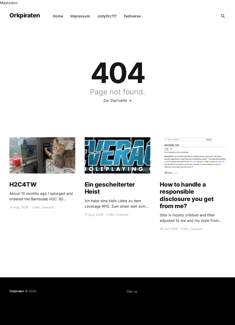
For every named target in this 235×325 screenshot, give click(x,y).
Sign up (132, 291)
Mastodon (8, 2)
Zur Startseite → (117, 100)
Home (58, 16)
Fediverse (132, 16)
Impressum (80, 16)
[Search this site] (223, 16)
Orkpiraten (24, 15)
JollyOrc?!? (107, 16)
